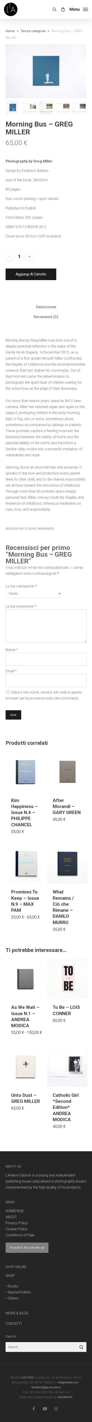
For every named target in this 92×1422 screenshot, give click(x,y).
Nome (12, 650)
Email (11, 671)
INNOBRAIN (65, 1397)
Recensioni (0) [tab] (46, 316)
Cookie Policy (16, 1229)
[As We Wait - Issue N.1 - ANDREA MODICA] (26, 978)
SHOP (10, 1276)
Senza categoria (33, 31)
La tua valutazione (21, 586)
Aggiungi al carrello (31, 274)
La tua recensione (21, 606)
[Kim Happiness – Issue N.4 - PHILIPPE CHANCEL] (26, 771)
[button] (78, 9)
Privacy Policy (17, 1223)
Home (10, 31)
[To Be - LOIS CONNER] (67, 978)
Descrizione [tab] (46, 307)
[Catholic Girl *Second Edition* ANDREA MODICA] (67, 1066)
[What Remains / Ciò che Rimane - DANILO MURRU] (67, 863)
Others (13, 1298)
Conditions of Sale (20, 1235)
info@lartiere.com (68, 1382)
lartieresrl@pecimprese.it (46, 1387)
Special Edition (19, 1292)
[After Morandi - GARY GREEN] (67, 771)
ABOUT (11, 1217)
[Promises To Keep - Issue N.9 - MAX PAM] (26, 863)
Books (13, 1286)
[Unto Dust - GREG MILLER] (26, 1066)
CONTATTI (14, 1324)
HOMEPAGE (15, 1211)
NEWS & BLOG (17, 1313)
